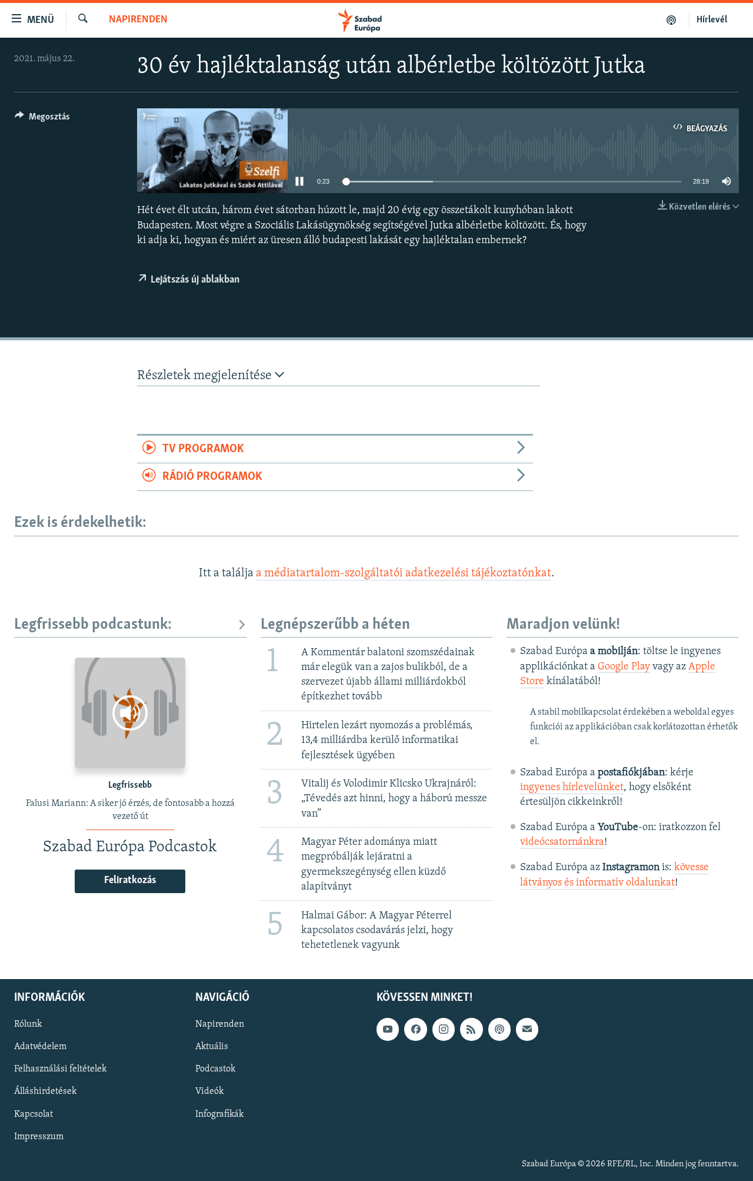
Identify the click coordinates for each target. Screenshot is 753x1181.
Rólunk (28, 1024)
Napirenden (138, 20)
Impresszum (39, 1137)
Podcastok (215, 1069)
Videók (209, 1092)
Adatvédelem (40, 1046)
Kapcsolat (33, 1114)
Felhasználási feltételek (60, 1069)
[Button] (42, 119)
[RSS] (471, 1029)
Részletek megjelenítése (206, 376)
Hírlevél (712, 20)
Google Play (624, 667)
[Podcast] (499, 1029)
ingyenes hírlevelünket (572, 787)
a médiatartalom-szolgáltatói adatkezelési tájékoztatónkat (403, 573)
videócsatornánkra (562, 842)
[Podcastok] (671, 20)
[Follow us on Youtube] (387, 1029)
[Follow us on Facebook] (415, 1029)
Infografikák (219, 1114)
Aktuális (211, 1046)
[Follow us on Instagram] (443, 1029)
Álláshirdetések (45, 1092)
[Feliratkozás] (527, 1029)
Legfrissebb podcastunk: (93, 625)
